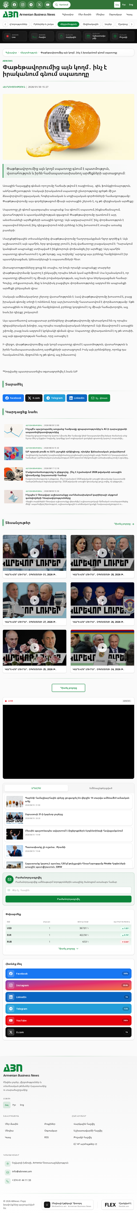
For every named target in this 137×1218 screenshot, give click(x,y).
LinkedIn (79, 398)
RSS (46, 1137)
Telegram (57, 398)
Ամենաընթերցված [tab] (100, 788)
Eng (131, 4)
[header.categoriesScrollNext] (131, 24)
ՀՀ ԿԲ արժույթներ (84, 1143)
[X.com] (39, 4)
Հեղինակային (90, 24)
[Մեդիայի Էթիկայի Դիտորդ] (6, 4)
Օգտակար (115, 14)
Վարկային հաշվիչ (84, 1123)
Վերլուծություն (68, 24)
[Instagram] (22, 4)
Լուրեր (108, 24)
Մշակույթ (123, 24)
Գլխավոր (68, 14)
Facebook (15, 398)
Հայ (117, 4)
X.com (36, 398)
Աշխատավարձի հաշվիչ (88, 1130)
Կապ (129, 14)
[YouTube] (47, 4)
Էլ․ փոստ (101, 398)
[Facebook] (14, 4)
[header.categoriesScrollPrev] (5, 24)
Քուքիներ (49, 1123)
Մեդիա (100, 14)
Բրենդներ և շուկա (44, 24)
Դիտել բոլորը (66, 948)
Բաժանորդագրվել (68, 899)
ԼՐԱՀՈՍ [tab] (36, 788)
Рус (124, 4)
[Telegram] (31, 4)
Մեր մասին (84, 14)
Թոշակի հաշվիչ (83, 1137)
